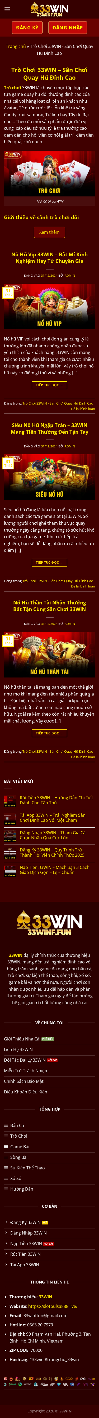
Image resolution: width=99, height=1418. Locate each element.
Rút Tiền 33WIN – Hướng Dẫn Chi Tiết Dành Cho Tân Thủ (56, 800)
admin (70, 275)
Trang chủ (16, 46)
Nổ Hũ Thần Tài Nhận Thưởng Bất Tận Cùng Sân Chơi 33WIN (49, 606)
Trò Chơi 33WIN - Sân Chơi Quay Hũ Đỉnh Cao (57, 403)
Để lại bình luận (83, 408)
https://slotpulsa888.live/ (53, 1306)
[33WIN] (49, 9)
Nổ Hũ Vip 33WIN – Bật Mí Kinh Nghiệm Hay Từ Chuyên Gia (49, 257)
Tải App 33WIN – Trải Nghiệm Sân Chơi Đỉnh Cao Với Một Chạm (53, 818)
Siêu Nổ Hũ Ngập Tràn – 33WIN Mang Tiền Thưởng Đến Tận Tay (49, 428)
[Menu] (7, 9)
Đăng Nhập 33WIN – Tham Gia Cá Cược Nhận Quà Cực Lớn (53, 835)
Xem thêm (49, 232)
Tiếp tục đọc (49, 385)
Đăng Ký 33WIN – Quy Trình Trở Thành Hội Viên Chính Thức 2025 (52, 852)
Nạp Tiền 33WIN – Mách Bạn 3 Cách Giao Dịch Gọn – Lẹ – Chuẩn (54, 870)
